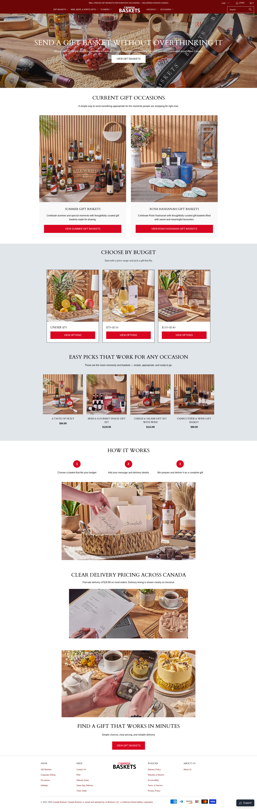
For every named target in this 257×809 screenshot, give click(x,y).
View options (73, 335)
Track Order (81, 791)
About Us (188, 769)
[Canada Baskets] (129, 10)
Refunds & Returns (156, 775)
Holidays (44, 785)
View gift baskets (129, 59)
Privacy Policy (154, 791)
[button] (61, 10)
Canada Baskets (60, 802)
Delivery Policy (154, 769)
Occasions (45, 780)
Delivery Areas (82, 780)
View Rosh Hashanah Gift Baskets (174, 229)
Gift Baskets (46, 769)
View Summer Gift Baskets (82, 229)
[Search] (250, 9)
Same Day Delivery (84, 785)
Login (241, 3)
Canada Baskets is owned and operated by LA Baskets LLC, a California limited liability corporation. (110, 802)
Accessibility (153, 780)
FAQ (78, 775)
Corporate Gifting (48, 775)
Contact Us (81, 769)
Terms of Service (155, 785)
